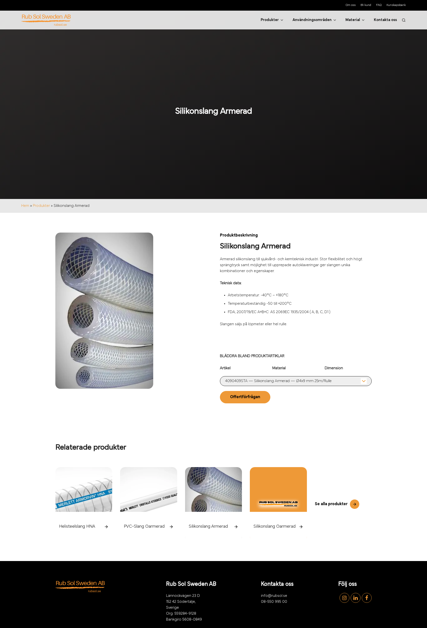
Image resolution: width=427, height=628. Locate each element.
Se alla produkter (331, 504)
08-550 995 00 (274, 602)
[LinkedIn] (355, 598)
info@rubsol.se (274, 596)
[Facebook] (366, 598)
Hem (25, 206)
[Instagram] (343, 598)
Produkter (41, 206)
